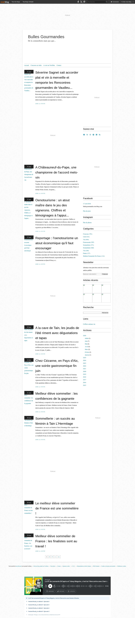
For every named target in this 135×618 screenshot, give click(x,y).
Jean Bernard (18, 566)
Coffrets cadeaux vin (89, 324)
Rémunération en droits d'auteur (84, 566)
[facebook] (78, 2)
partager (61, 591)
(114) (94, 256)
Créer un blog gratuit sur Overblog (40, 566)
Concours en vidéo (36, 65)
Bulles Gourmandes (46, 36)
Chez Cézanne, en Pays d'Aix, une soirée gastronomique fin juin (57, 366)
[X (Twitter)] (81, 2)
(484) (86, 239)
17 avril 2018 (87, 204)
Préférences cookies (121, 566)
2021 (84, 369)
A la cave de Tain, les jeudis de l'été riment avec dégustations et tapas (57, 333)
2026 (84, 335)
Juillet (86, 338)
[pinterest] (84, 2)
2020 (84, 371)
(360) (88, 248)
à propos (72, 591)
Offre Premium (96, 566)
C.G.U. (73, 566)
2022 (84, 366)
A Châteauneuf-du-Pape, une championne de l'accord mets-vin (56, 172)
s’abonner (51, 591)
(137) (86, 253)
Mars (86, 349)
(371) (88, 245)
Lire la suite (40, 103)
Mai (86, 344)
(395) (88, 242)
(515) (86, 237)
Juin (86, 341)
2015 (84, 385)
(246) (86, 250)
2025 (84, 358)
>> (59, 557)
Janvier (87, 355)
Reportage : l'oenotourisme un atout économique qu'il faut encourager (56, 243)
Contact (59, 65)
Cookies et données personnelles (108, 566)
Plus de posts (87, 211)
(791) (87, 234)
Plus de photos (87, 222)
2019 (84, 374)
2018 (84, 377)
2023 (84, 363)
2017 (84, 380)
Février (87, 352)
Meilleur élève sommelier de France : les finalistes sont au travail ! (56, 541)
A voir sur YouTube (49, 65)
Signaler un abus (66, 566)
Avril (86, 347)
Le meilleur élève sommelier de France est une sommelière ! (57, 508)
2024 (84, 360)
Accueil (26, 65)
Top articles (52, 566)
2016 (84, 382)
